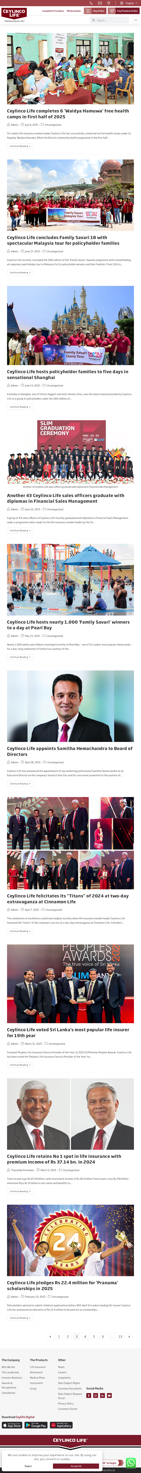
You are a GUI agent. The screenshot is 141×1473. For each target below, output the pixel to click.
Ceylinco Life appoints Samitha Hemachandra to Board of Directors (70, 751)
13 (120, 1336)
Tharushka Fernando (22, 1170)
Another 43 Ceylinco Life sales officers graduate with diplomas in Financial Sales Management (65, 498)
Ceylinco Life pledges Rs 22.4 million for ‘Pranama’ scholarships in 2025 (62, 1285)
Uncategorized (53, 124)
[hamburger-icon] (136, 20)
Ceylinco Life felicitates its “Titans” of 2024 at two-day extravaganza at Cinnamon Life (68, 898)
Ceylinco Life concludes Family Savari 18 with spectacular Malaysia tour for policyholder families (63, 240)
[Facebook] (88, 1395)
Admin (14, 124)
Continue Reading (22, 145)
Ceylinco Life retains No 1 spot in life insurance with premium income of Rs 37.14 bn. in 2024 (64, 1159)
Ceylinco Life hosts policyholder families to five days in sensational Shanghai (67, 374)
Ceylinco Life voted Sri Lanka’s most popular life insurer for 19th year (68, 1032)
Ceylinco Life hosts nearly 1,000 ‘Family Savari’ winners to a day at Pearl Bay (68, 625)
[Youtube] (109, 1395)
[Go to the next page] (129, 1336)
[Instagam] (95, 1395)
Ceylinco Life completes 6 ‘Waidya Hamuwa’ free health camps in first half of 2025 (68, 113)
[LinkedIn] (102, 1395)
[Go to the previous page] (50, 1336)
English (130, 3)
